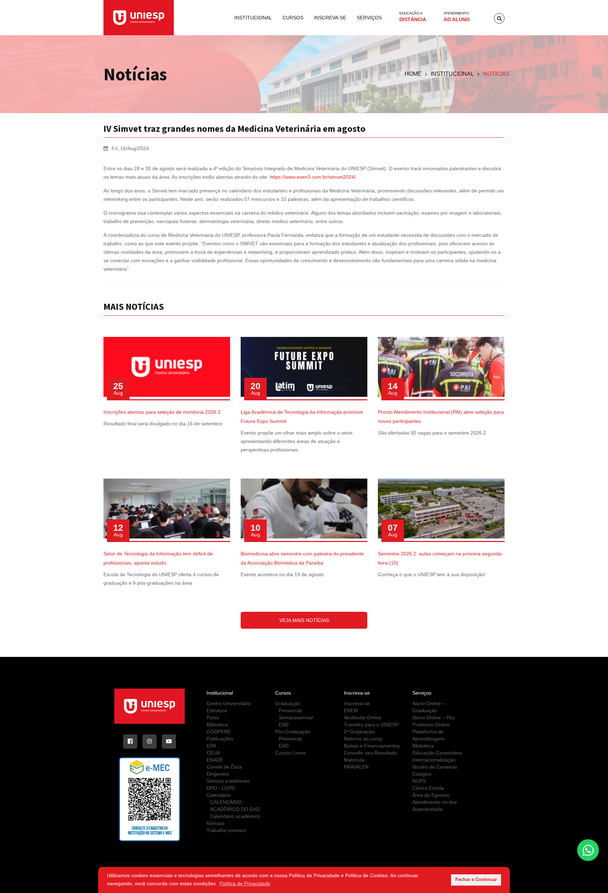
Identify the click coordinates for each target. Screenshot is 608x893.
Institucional (253, 17)
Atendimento (457, 16)
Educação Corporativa (437, 753)
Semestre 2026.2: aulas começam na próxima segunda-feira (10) (440, 558)
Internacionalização (434, 760)
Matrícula (354, 760)
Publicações (220, 738)
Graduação (287, 703)
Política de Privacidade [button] (245, 883)
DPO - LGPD (221, 788)
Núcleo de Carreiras (434, 767)
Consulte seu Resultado (370, 753)
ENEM (351, 710)
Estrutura (217, 710)
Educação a (412, 16)
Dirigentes (218, 774)
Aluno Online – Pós (433, 717)
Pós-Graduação (292, 731)
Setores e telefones (228, 781)
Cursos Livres (290, 753)
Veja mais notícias (304, 620)
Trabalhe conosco (226, 830)
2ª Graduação (359, 731)
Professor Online (431, 724)
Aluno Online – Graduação (428, 707)
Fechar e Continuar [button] (476, 879)
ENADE (215, 760)
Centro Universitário (229, 703)
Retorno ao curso (363, 738)
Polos (213, 717)
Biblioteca (217, 724)
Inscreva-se (330, 17)
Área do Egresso (431, 795)
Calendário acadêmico (235, 816)
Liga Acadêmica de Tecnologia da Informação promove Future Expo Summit (302, 416)
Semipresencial (296, 717)
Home (413, 74)
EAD (284, 724)
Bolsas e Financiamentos (372, 746)
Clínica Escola (428, 788)
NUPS (419, 781)
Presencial (290, 710)
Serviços (369, 17)
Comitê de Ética (224, 767)
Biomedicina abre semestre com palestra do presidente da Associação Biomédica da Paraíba (302, 558)
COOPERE (219, 731)
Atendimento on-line (434, 802)
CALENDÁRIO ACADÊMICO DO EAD (235, 805)
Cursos (293, 17)
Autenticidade (427, 809)
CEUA (213, 753)
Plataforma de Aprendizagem (428, 735)
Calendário (219, 795)
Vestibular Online (362, 717)
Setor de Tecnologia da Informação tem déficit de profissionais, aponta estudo (158, 558)
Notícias (215, 823)
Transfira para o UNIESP (371, 724)
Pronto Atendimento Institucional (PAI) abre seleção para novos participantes (441, 416)
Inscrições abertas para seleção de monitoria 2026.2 (162, 412)
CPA (211, 746)
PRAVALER (356, 767)
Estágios (421, 774)
